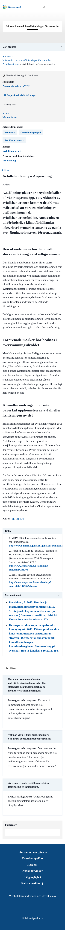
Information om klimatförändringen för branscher (27, 60)
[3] (22, 518)
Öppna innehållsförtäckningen (21, 95)
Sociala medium (31, 883)
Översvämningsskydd (31, 132)
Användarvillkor (32, 870)
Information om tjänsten (32, 852)
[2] (17, 518)
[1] (12, 518)
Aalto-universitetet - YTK (16, 86)
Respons (32, 864)
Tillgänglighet (32, 877)
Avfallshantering (11, 64)
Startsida (7, 56)
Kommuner (9, 132)
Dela (6, 170)
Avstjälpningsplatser (14, 140)
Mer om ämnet (10, 117)
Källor (6, 113)
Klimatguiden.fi (34, 918)
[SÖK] (43, 7)
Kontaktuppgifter (32, 858)
